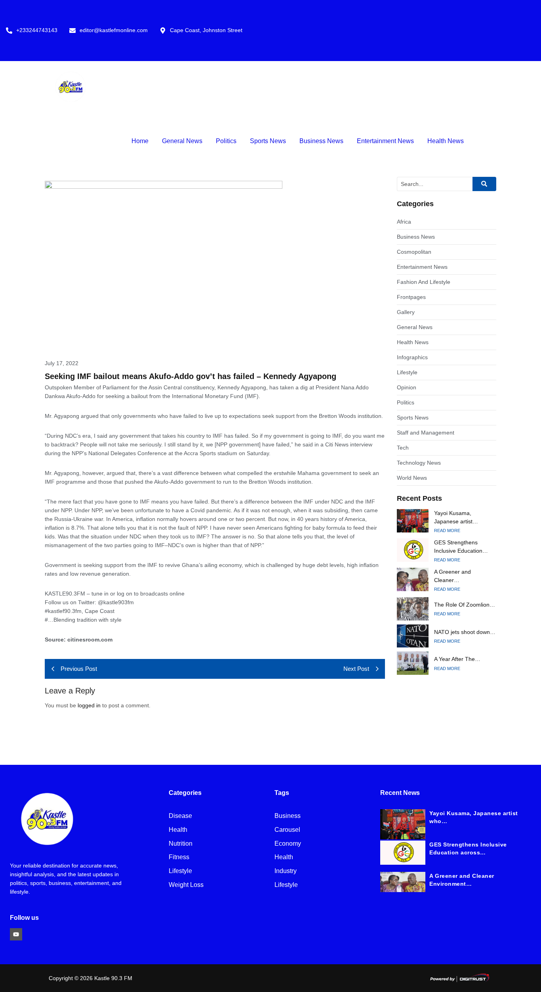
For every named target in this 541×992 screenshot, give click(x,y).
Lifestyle (180, 871)
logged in (89, 705)
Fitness (179, 857)
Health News (445, 141)
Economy (287, 843)
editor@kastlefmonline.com (114, 30)
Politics (226, 141)
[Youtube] (16, 934)
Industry (285, 871)
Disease (180, 816)
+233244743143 (36, 30)
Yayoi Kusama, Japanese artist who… (473, 817)
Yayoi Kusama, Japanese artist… (456, 517)
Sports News (268, 141)
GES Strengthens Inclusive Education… (461, 546)
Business (287, 816)
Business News (321, 141)
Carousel (287, 830)
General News (182, 141)
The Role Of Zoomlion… (464, 604)
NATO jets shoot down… (464, 632)
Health (178, 830)
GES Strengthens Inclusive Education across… (468, 848)
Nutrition (180, 843)
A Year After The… (457, 659)
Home (140, 141)
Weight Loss (186, 885)
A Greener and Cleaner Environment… (461, 880)
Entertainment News (385, 141)
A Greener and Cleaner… (452, 576)
